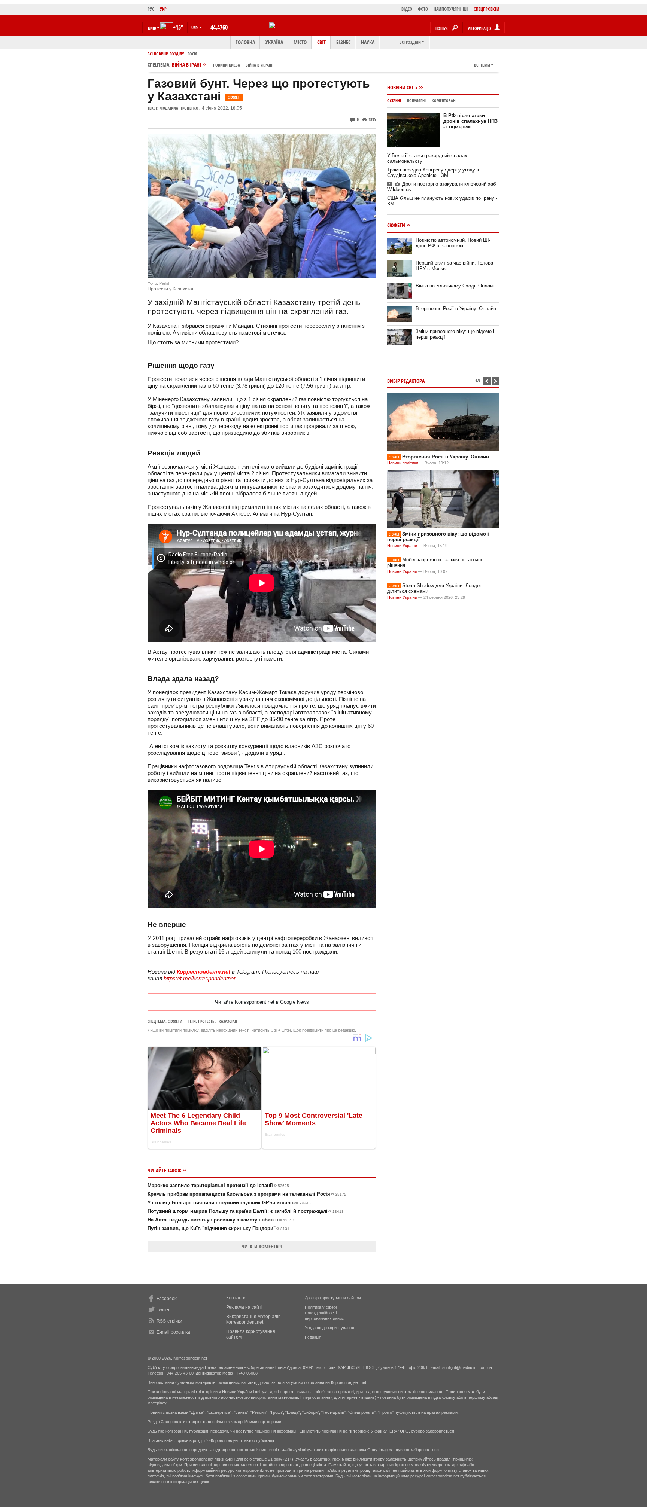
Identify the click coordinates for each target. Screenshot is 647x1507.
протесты (206, 1021)
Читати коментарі (262, 1246)
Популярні (416, 100)
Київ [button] (152, 28)
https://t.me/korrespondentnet (199, 978)
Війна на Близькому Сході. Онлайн (455, 286)
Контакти (236, 1297)
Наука (367, 42)
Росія (192, 54)
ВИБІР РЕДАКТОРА (406, 380)
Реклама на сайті (244, 1307)
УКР (163, 9)
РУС (151, 9)
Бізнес (343, 42)
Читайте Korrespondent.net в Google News (262, 1002)
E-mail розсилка (173, 1332)
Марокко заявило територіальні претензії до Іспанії (218, 1185)
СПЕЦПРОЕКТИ (486, 9)
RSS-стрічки (169, 1321)
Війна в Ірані (222, 64)
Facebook (167, 1298)
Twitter (163, 1309)
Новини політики (403, 463)
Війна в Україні (259, 65)
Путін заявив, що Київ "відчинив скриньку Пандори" (218, 1228)
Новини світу (402, 87)
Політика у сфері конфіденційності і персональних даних (324, 1313)
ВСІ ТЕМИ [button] (482, 65)
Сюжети (175, 1021)
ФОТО (423, 9)
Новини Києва (226, 65)
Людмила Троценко (179, 108)
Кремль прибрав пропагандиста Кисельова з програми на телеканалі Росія (247, 1194)
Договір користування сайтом (333, 1298)
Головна (245, 42)
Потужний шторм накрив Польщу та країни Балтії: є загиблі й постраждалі (246, 1211)
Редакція (313, 1337)
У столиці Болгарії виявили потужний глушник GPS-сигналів (229, 1202)
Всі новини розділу (166, 54)
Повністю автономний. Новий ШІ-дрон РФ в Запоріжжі (453, 242)
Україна (274, 42)
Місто (300, 42)
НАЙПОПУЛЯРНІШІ (451, 9)
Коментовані (444, 100)
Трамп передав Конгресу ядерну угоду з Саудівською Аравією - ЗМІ (433, 172)
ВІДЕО (406, 9)
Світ (321, 42)
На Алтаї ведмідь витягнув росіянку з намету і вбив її (221, 1220)
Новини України (402, 545)
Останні (394, 100)
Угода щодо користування (329, 1328)
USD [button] (195, 27)
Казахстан (228, 1021)
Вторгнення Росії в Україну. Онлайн (456, 308)
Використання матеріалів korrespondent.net (253, 1319)
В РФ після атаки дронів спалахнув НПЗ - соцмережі (470, 121)
